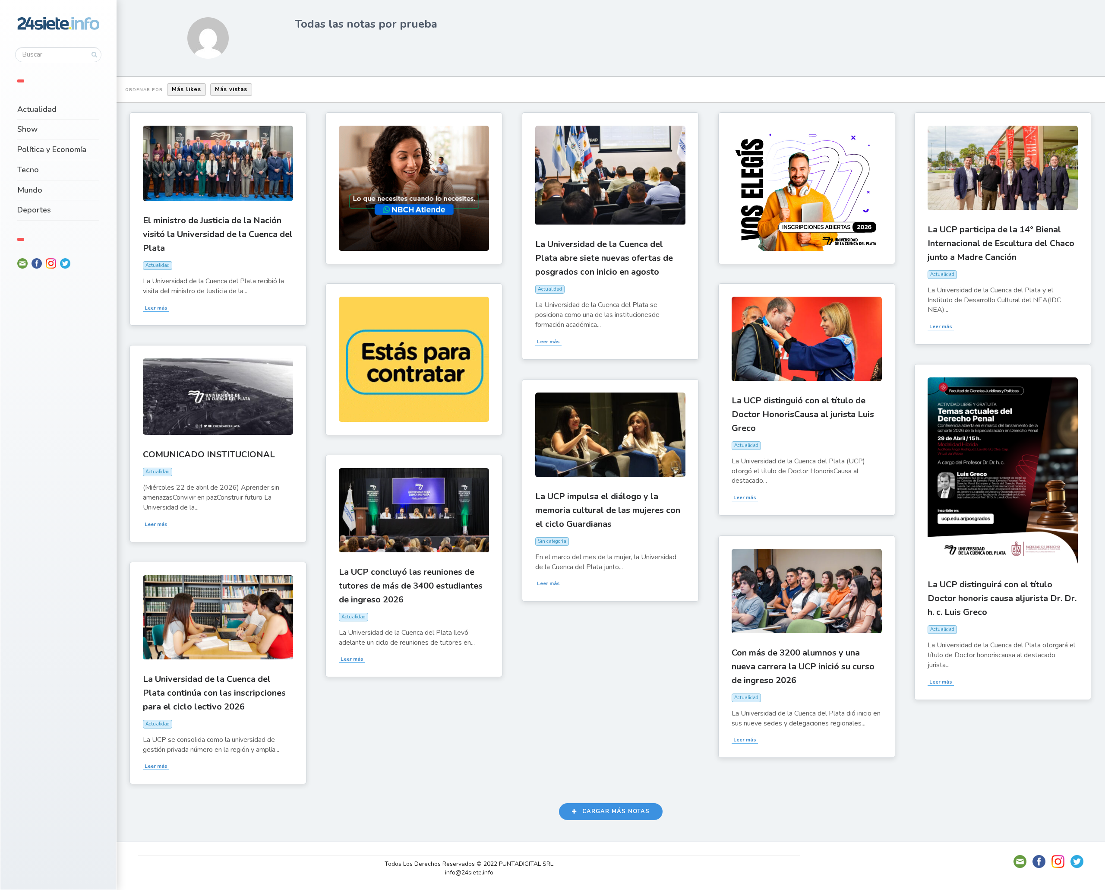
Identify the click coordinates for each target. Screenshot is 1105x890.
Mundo (29, 190)
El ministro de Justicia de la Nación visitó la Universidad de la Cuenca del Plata (218, 234)
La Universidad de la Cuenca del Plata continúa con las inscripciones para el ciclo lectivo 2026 (214, 693)
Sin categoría (552, 541)
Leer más (156, 307)
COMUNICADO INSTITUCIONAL (209, 454)
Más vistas (231, 89)
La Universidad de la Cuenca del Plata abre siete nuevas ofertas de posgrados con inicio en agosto (604, 258)
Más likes (186, 89)
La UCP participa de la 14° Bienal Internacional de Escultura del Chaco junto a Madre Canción (1001, 243)
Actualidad (37, 109)
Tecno (28, 170)
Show (27, 129)
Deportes (34, 210)
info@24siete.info (469, 872)
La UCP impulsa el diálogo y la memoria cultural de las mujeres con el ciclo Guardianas (607, 510)
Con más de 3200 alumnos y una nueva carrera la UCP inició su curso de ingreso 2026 (803, 666)
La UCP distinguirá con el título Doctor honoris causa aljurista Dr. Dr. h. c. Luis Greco (1002, 598)
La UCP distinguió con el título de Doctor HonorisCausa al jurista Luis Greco (803, 414)
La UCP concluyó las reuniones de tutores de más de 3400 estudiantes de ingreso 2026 (411, 585)
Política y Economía (51, 149)
